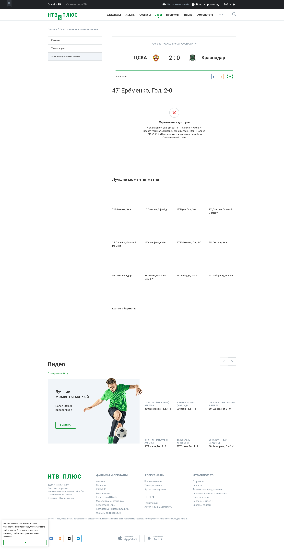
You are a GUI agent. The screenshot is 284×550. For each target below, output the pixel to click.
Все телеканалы (153, 481)
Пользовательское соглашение (210, 493)
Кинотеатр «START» (107, 497)
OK (25, 542)
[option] (142, 416)
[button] (128, 538)
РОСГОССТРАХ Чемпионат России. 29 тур (174, 44)
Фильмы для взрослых (108, 513)
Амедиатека (205, 14)
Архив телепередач (155, 489)
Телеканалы (113, 14)
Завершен (121, 76)
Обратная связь (66, 498)
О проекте (52, 498)
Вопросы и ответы (203, 501)
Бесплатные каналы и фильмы (112, 509)
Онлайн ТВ (54, 4)
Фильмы (130, 14)
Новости (197, 485)
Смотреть (65, 425)
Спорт (158, 14)
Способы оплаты (202, 505)
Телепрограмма (153, 485)
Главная (55, 40)
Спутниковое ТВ (76, 4)
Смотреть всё (56, 373)
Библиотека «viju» (105, 505)
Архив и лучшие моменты (65, 56)
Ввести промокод (207, 4)
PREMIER (188, 14)
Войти (227, 4)
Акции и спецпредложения (207, 489)
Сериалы (145, 14)
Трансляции (58, 48)
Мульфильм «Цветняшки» (110, 501)
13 (230, 76)
